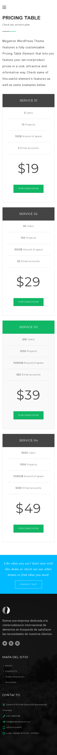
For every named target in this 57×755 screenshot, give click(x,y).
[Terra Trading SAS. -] (28, 7)
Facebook (11, 643)
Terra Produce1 (14, 677)
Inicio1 (8, 665)
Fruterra (10, 682)
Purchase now (28, 188)
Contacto (11, 671)
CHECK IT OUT (28, 584)
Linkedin (17, 643)
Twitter (4, 643)
